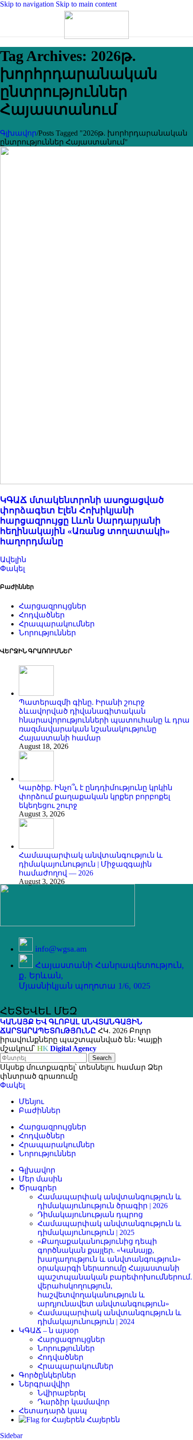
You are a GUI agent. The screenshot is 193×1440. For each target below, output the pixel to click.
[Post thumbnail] (36, 693)
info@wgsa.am (61, 948)
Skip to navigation (28, 4)
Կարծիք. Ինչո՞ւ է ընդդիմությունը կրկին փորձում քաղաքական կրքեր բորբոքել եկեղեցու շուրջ (95, 796)
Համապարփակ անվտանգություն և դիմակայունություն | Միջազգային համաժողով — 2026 (91, 864)
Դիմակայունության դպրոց (90, 1215)
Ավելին (13, 560)
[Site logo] (96, 36)
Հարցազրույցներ (71, 1339)
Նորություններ (66, 1348)
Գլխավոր (18, 133)
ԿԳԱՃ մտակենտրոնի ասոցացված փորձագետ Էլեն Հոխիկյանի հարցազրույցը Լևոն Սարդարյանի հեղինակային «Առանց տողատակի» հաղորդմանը (85, 520)
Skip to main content (86, 4)
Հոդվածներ (60, 1357)
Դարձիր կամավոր (73, 1402)
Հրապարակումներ (75, 1366)
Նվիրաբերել (61, 1393)
